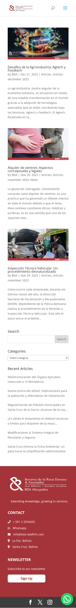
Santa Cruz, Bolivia (24, 547)
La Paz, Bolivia (20, 541)
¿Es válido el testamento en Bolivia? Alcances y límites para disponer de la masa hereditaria (38, 421)
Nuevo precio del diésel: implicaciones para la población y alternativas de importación (37, 393)
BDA (14, 74)
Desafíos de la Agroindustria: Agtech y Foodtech (36, 69)
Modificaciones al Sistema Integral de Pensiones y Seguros (33, 435)
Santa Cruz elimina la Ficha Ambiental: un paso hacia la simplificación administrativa (36, 449)
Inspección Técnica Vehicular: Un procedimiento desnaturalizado (33, 270)
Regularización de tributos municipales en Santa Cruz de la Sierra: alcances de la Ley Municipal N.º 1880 (36, 407)
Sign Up (26, 578)
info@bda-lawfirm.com (27, 534)
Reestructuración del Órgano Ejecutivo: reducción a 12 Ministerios (34, 379)
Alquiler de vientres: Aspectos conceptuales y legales (30, 169)
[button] (67, 599)
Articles (46, 74)
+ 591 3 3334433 (23, 522)
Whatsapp (18, 528)
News (34, 180)
